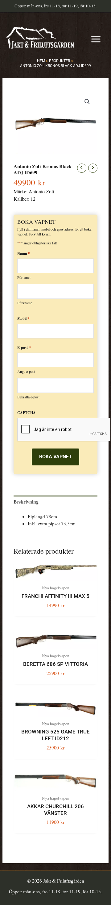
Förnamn (24, 277)
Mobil (23, 318)
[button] (87, 101)
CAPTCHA (26, 412)
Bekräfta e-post (28, 396)
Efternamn (24, 302)
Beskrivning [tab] (26, 501)
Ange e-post (26, 371)
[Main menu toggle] (96, 39)
